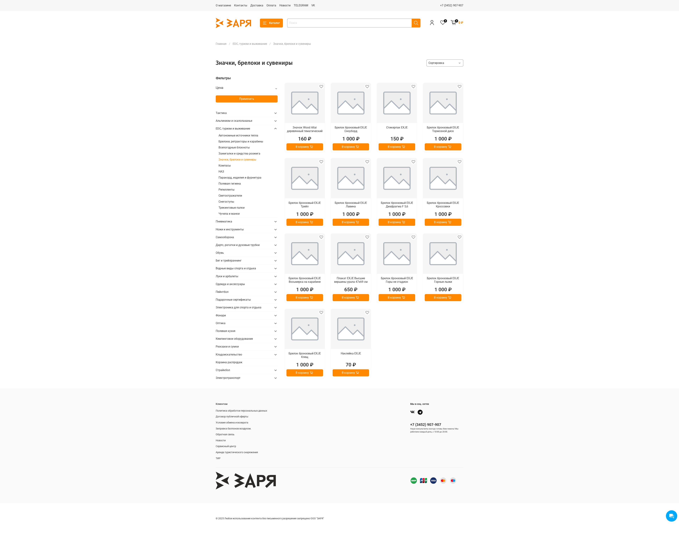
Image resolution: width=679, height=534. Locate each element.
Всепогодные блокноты (234, 147)
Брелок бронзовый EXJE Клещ (305, 355)
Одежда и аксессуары (230, 284)
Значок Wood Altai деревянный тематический (305, 129)
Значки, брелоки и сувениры (237, 159)
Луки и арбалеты (227, 276)
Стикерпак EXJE (397, 127)
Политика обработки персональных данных (241, 410)
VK (313, 5)
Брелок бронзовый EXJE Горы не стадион (397, 280)
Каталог (274, 23)
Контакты (240, 5)
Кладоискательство (229, 354)
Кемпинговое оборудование (234, 338)
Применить (246, 99)
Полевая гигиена (230, 183)
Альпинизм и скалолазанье (234, 120)
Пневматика (224, 221)
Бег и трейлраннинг (229, 260)
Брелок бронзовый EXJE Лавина (351, 204)
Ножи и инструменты (230, 229)
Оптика (220, 323)
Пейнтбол (222, 292)
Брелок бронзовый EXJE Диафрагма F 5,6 (397, 204)
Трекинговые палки (232, 207)
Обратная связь (225, 434)
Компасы (225, 165)
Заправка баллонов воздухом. (233, 428)
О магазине (223, 5)
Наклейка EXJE (351, 353)
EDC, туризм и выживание (250, 43)
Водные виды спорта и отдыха (236, 268)
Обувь (220, 252)
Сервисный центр (226, 446)
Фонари (221, 315)
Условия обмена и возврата (232, 422)
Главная (221, 43)
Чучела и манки (229, 213)
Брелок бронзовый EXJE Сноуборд (351, 129)
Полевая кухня (225, 331)
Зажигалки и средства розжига (239, 153)
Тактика (221, 113)
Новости (285, 5)
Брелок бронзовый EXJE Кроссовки (443, 204)
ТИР (218, 458)
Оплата (271, 5)
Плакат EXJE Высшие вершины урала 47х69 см (351, 280)
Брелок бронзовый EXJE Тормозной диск (443, 129)
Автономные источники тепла (238, 135)
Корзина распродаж (229, 362)
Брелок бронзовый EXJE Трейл (305, 204)
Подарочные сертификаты (233, 299)
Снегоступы (226, 201)
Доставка (256, 5)
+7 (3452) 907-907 (451, 5)
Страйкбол (223, 370)
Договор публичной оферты (232, 416)
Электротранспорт (228, 378)
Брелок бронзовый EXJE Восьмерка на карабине (305, 280)
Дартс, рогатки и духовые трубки (238, 245)
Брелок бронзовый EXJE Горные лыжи (443, 280)
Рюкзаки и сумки (227, 346)
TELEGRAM (301, 5)
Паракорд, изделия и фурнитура (240, 177)
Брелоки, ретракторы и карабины (241, 141)
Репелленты (226, 189)
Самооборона (225, 237)
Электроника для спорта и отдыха (238, 307)
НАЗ (221, 171)
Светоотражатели (230, 195)
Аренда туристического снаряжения (237, 452)
